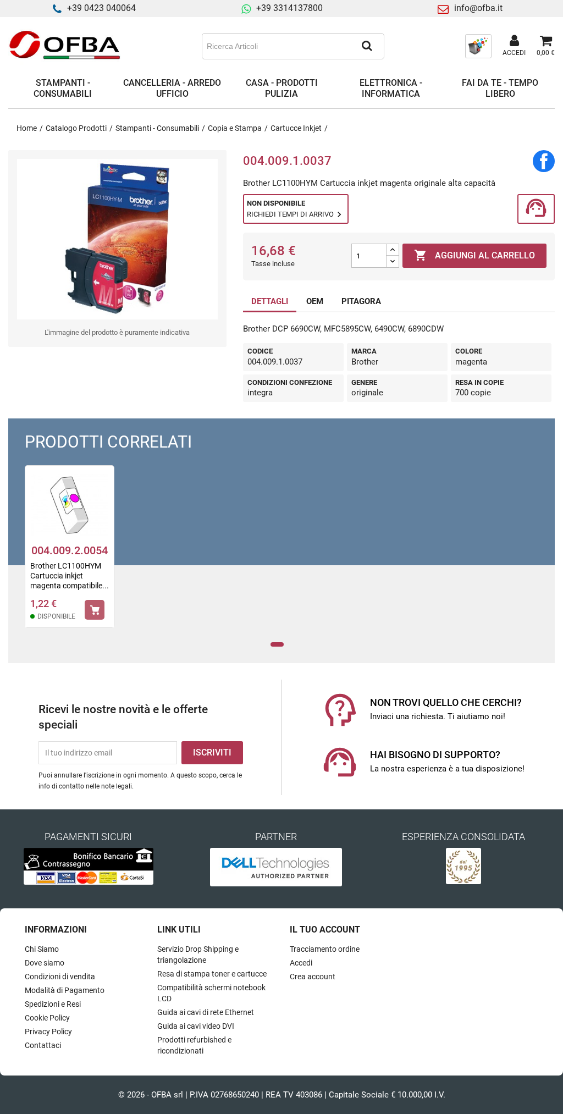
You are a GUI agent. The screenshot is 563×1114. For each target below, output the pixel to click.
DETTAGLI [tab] (269, 301)
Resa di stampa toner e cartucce (212, 973)
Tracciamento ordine (325, 949)
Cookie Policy (47, 1017)
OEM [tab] (314, 301)
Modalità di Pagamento (64, 990)
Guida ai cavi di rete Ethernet (205, 1012)
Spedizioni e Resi (53, 1004)
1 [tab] (277, 645)
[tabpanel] (69, 553)
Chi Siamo (42, 949)
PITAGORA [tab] (361, 301)
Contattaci (43, 1045)
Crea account (312, 976)
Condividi (544, 161)
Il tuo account (325, 929)
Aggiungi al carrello (474, 255)
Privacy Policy (48, 1031)
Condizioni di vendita (60, 976)
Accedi (301, 962)
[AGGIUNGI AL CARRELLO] (94, 610)
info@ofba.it (478, 8)
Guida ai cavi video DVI (195, 1026)
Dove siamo (44, 962)
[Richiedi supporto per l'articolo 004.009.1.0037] (536, 209)
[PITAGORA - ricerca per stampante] (478, 45)
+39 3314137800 (289, 8)
